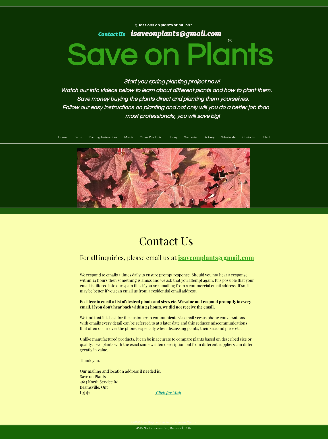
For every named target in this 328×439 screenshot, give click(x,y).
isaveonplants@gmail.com (216, 257)
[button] (77, 137)
